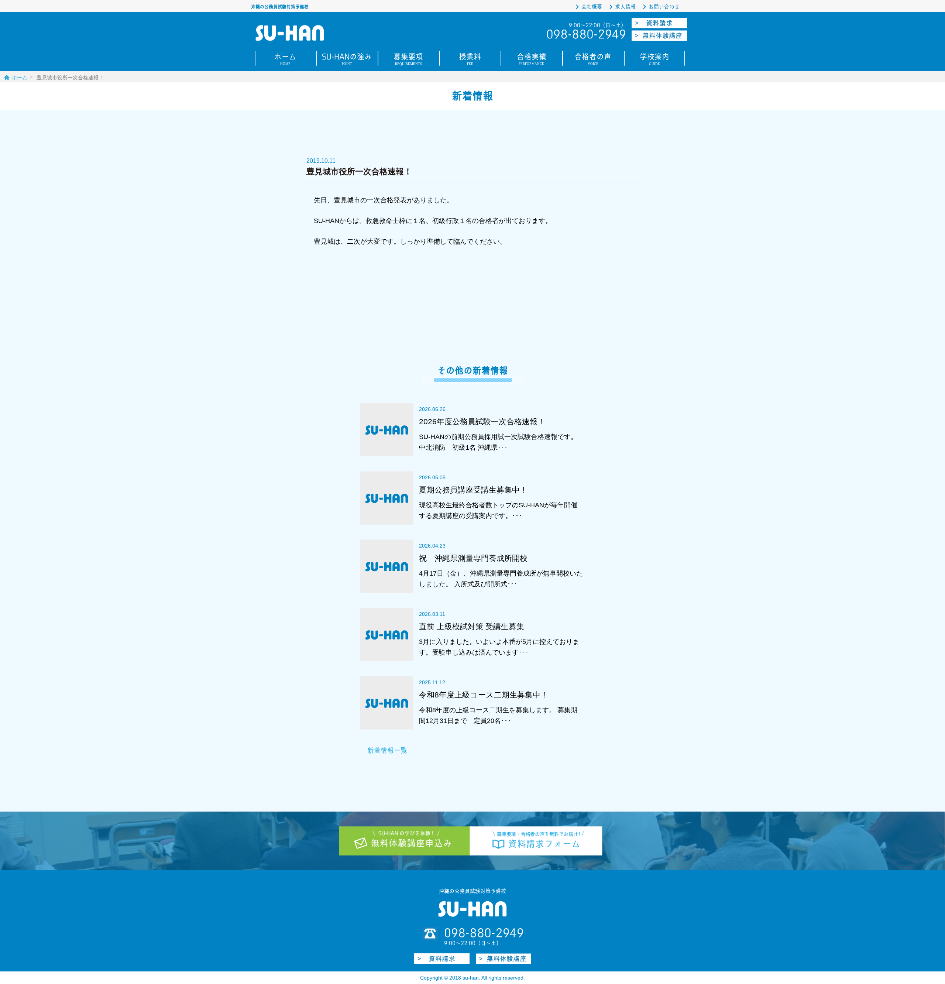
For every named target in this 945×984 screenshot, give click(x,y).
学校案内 (654, 60)
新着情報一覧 (387, 750)
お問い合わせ (664, 7)
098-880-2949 (484, 933)
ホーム (285, 60)
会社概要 (591, 7)
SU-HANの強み (347, 60)
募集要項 (408, 60)
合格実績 (531, 60)
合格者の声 (592, 60)
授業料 (470, 60)
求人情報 (625, 7)
